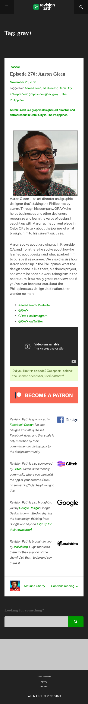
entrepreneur (19, 94)
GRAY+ (23, 310)
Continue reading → (64, 586)
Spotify (44, 681)
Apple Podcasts (44, 676)
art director (50, 88)
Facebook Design (22, 424)
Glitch (18, 469)
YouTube (43, 686)
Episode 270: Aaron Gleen (37, 74)
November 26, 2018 (23, 82)
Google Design (29, 508)
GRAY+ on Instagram (32, 316)
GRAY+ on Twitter (30, 321)
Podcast (15, 66)
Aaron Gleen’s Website (34, 305)
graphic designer (40, 94)
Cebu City (65, 88)
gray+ (56, 94)
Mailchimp (21, 547)
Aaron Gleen (33, 88)
